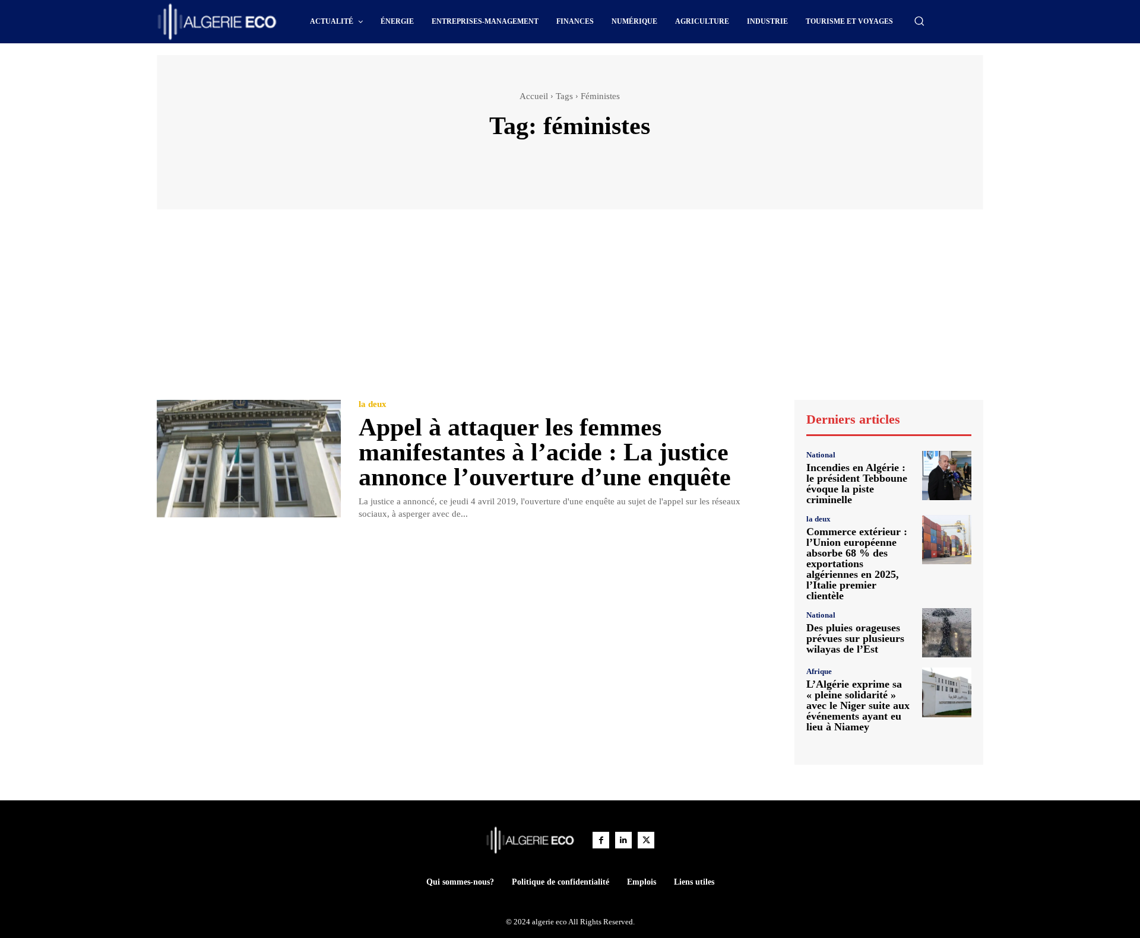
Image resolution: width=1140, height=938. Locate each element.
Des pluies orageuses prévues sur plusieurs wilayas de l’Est (855, 638)
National (820, 455)
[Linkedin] (623, 840)
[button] (919, 20)
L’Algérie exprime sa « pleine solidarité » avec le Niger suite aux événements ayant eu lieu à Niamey (858, 705)
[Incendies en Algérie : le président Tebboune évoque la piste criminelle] (946, 475)
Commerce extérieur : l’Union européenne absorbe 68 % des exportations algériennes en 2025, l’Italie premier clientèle (856, 564)
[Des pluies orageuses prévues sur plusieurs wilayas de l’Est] (946, 632)
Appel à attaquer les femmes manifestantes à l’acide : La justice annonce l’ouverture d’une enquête (545, 452)
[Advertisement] (570, 310)
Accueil (534, 96)
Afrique (819, 671)
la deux (373, 404)
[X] (646, 840)
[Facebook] (601, 840)
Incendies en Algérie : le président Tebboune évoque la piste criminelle (856, 483)
